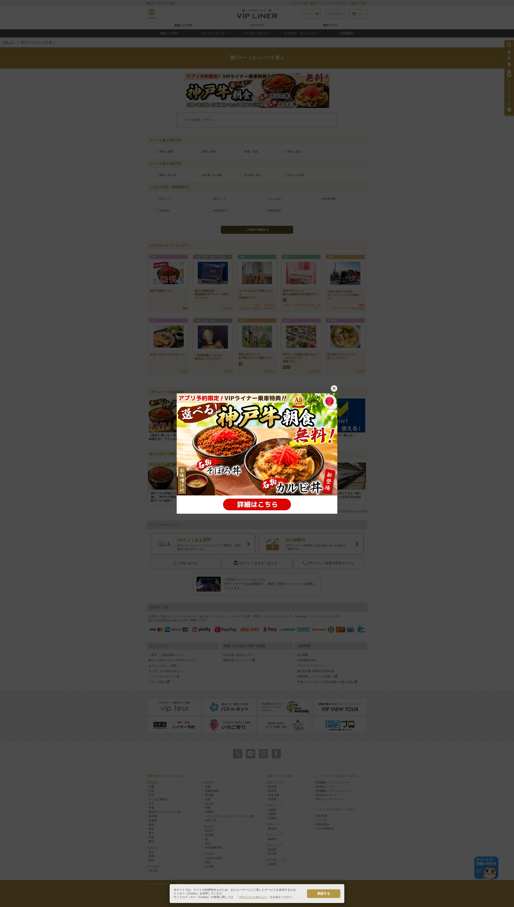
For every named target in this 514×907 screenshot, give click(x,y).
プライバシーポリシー (253, 897)
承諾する (323, 893)
